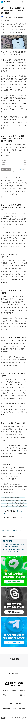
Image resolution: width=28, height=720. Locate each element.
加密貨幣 (15, 530)
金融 (2, 20)
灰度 (3, 530)
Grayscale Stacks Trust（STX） (13, 712)
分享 (25, 718)
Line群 (18, 718)
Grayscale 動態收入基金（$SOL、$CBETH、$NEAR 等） (14, 706)
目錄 (3, 718)
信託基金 (9, 530)
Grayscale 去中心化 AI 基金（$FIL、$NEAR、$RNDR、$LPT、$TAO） (14, 703)
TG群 (11, 718)
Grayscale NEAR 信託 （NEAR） (13, 709)
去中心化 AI (22, 530)
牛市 (3, 533)
